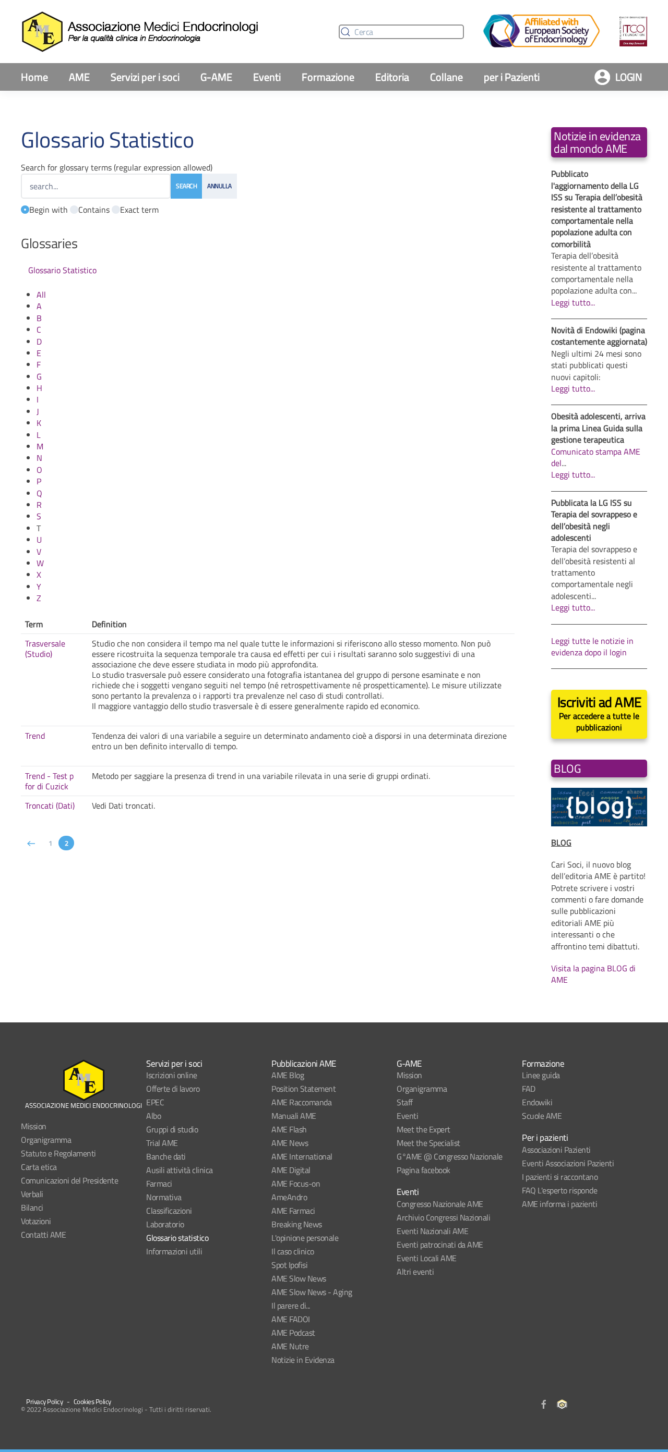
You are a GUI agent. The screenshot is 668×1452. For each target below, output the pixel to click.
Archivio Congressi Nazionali (443, 1217)
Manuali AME (293, 1115)
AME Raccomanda (301, 1102)
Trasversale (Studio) (45, 648)
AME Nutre (290, 1346)
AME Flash (289, 1129)
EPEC (155, 1102)
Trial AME (162, 1143)
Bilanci (32, 1207)
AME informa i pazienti (559, 1204)
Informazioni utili (174, 1251)
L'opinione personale (304, 1237)
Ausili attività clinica (179, 1170)
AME (79, 77)
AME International (301, 1156)
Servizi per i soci (145, 77)
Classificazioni (169, 1210)
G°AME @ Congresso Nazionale (450, 1156)
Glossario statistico (177, 1237)
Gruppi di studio (172, 1129)
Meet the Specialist (428, 1143)
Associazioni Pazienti (556, 1149)
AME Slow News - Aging (311, 1292)
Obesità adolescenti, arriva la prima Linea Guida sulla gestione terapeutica (598, 428)
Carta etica (39, 1167)
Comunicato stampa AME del (595, 457)
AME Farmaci (293, 1210)
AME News (289, 1143)
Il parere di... (290, 1305)
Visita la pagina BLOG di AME (593, 974)
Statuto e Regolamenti (58, 1153)
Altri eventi (415, 1271)
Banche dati (166, 1156)
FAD (528, 1088)
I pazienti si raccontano (560, 1176)
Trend (35, 735)
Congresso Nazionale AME (440, 1204)
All (41, 294)
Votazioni (36, 1221)
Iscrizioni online (171, 1075)
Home (34, 77)
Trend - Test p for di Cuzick (49, 781)
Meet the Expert (423, 1129)
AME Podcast (293, 1332)
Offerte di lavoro (173, 1088)
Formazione (328, 77)
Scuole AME (542, 1115)
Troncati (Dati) (50, 805)
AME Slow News (298, 1278)
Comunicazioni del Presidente (69, 1180)
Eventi (267, 77)
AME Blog (287, 1075)
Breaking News (296, 1224)
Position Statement (303, 1088)
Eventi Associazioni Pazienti (568, 1163)
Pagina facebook (423, 1170)
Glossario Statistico (62, 270)
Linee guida (541, 1075)
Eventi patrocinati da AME (440, 1244)
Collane (446, 77)
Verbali (32, 1194)
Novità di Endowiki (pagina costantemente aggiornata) (599, 336)
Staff (405, 1102)
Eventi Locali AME (427, 1258)
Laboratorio (165, 1224)
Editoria (392, 77)
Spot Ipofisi (289, 1265)
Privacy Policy (44, 1401)
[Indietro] (31, 843)
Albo (153, 1115)
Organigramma (46, 1139)
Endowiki (537, 1102)
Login (628, 77)
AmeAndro (289, 1197)
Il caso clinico (292, 1251)
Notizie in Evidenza (303, 1359)
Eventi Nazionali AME (432, 1231)
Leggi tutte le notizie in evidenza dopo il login (592, 646)
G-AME (216, 77)
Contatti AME (43, 1234)
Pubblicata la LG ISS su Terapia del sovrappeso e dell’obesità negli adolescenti (594, 520)
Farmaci (159, 1183)
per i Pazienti (512, 77)
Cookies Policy (92, 1401)
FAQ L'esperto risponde (559, 1190)
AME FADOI (290, 1319)
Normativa (164, 1197)
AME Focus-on (295, 1183)
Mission (33, 1126)
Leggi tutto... (573, 302)
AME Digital (291, 1170)
